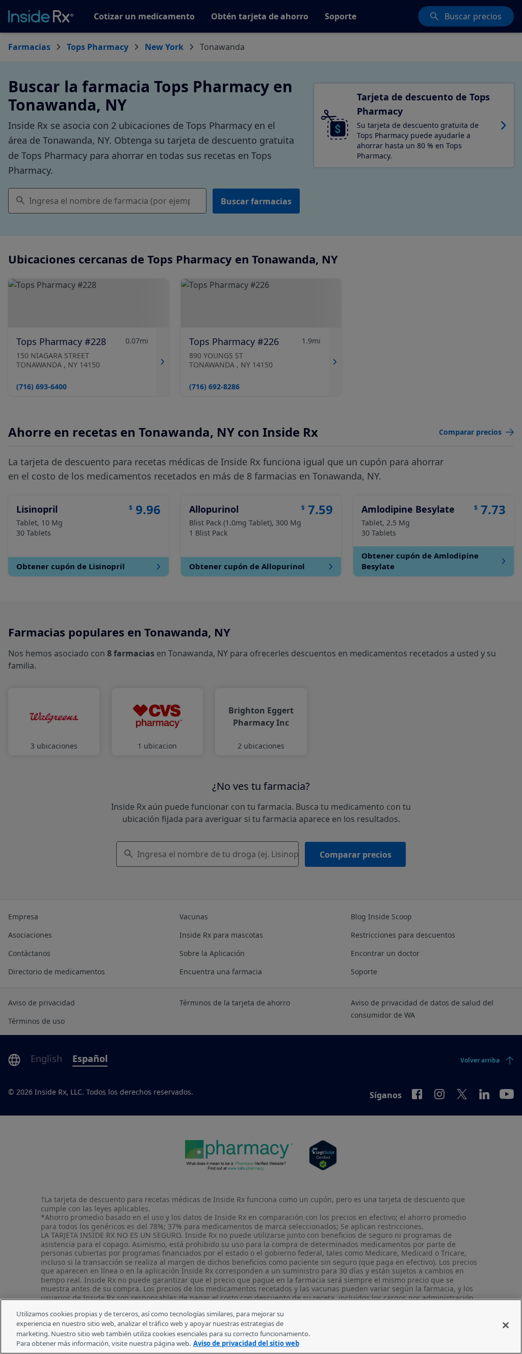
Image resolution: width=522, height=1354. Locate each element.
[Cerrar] (505, 1325)
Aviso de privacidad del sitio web (246, 1343)
